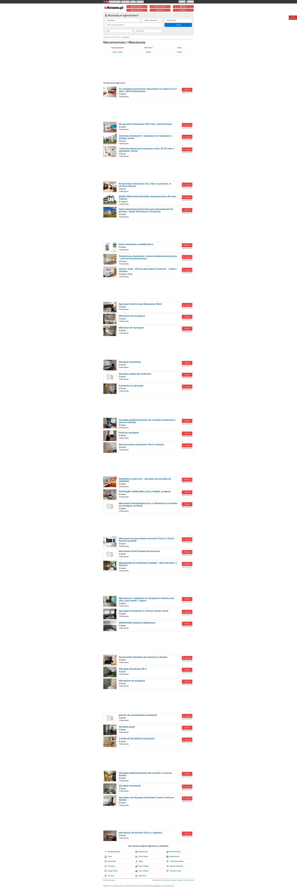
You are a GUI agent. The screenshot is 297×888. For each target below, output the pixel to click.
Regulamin (180, 880)
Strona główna (156, 880)
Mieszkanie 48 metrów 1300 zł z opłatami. (141, 832)
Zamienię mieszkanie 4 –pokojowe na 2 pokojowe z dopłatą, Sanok (145, 137)
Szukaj (178, 25)
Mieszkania (148, 48)
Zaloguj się (182, 1)
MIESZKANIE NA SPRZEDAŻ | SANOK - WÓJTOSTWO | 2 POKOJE (148, 564)
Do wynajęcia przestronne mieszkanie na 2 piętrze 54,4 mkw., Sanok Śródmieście (148, 90)
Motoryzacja (143, 852)
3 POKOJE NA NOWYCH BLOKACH (137, 738)
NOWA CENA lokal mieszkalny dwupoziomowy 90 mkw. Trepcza (147, 197)
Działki (148, 52)
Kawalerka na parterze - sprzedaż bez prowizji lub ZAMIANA (145, 480)
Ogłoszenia (107, 37)
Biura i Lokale (117, 52)
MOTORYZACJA (137, 6)
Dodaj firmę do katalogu (169, 880)
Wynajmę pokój (127, 726)
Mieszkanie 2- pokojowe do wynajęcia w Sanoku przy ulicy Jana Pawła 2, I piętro (146, 599)
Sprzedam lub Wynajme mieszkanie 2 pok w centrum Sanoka (146, 798)
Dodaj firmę (126, 1)
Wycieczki (142, 876)
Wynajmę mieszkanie (130, 362)
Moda (140, 861)
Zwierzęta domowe (176, 861)
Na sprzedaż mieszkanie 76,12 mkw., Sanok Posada (145, 124)
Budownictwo (174, 856)
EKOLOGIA (160, 10)
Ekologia (111, 876)
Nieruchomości (116, 37)
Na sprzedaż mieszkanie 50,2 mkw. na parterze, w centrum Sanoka (145, 184)
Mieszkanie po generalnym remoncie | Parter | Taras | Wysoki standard (146, 539)
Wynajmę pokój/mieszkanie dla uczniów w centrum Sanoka (145, 774)
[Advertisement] (148, 68)
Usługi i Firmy (113, 871)
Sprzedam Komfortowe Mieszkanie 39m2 (140, 304)
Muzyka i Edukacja (176, 866)
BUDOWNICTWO (137, 10)
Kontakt (191, 880)
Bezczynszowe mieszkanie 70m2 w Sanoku (141, 444)
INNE (184, 10)
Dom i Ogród (143, 856)
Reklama (133, 1)
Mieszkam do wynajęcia (131, 327)
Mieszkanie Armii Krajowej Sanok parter (139, 551)
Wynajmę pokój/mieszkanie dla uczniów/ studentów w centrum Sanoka (147, 421)
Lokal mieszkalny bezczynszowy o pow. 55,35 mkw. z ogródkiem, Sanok (146, 149)
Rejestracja (190, 1)
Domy (179, 48)
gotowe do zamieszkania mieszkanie (138, 715)
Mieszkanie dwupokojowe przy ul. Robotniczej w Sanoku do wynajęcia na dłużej (148, 504)
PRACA (184, 6)
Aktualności (140, 1)
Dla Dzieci (111, 866)
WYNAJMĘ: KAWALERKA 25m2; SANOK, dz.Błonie (145, 491)
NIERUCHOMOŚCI (160, 6)
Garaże (179, 52)
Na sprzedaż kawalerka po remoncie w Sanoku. (143, 657)
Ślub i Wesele (143, 871)
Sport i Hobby (143, 866)
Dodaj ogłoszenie (115, 1)
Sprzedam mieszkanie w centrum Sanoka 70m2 (143, 611)
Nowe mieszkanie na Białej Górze (136, 244)
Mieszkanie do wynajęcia (132, 316)
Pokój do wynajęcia (129, 432)
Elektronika (112, 861)
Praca (110, 856)
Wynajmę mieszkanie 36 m (133, 669)
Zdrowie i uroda (175, 871)
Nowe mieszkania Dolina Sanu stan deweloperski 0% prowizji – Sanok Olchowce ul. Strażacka (146, 210)
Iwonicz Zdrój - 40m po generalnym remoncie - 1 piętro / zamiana (148, 270)
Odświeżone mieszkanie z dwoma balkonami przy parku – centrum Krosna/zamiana (148, 257)
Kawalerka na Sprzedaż (131, 385)
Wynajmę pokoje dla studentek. (135, 373)
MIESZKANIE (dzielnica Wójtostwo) (137, 622)
